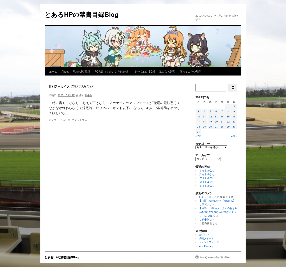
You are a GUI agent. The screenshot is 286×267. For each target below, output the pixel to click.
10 (198, 116)
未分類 (66, 119)
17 (198, 121)
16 (234, 116)
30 (234, 126)
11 (204, 116)
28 (222, 126)
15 (228, 116)
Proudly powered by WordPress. (216, 257)
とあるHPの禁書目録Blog (81, 14)
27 (216, 126)
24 (198, 126)
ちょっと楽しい (207, 196)
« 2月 (198, 136)
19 (210, 121)
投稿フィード (206, 238)
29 (228, 126)
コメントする (79, 119)
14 (222, 116)
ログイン (204, 234)
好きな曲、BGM (145, 71)
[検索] (232, 87)
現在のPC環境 (81, 71)
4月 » (234, 136)
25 (204, 126)
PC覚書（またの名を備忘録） (112, 71)
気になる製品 (167, 71)
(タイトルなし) (207, 170)
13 (216, 116)
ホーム (53, 71)
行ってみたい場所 (190, 71)
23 (234, 121)
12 (210, 116)
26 (210, 126)
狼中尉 (88, 95)
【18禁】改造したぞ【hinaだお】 (217, 200)
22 (228, 121)
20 (216, 121)
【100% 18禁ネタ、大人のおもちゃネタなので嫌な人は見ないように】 (218, 211)
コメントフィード (209, 242)
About (65, 71)
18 (204, 121)
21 (222, 121)
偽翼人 (211, 215)
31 (198, 131)
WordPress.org (206, 245)
